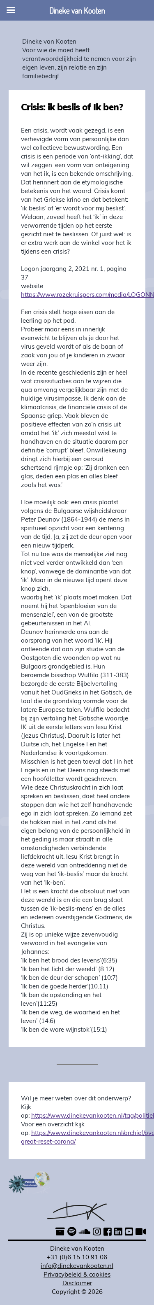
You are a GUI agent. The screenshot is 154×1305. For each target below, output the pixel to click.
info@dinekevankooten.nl (77, 1266)
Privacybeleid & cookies (77, 1275)
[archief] (60, 1232)
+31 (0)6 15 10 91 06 (77, 1258)
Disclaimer (77, 1284)
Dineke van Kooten (49, 42)
